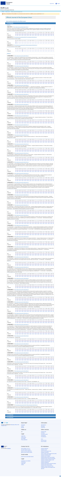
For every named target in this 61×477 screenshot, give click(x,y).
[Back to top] (60, 476)
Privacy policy (23, 462)
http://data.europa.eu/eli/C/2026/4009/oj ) (22, 104)
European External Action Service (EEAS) (48, 457)
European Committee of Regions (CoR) (47, 459)
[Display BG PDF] (15, 33)
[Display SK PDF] (48, 33)
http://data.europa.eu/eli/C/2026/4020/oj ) (22, 194)
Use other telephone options (26, 449)
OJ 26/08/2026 (10, 23)
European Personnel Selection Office (47, 466)
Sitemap (22, 427)
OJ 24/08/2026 (10, 417)
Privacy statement (24, 439)
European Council (44, 449)
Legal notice (23, 463)
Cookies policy (23, 437)
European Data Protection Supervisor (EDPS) (48, 463)
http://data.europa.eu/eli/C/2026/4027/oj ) (22, 267)
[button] (57, 3)
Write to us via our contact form (26, 451)
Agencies (42, 468)
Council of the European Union (46, 451)
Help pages (23, 424)
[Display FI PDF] (27, 33)
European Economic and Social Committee (48, 458)
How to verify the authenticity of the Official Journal (16, 21)
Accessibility (23, 438)
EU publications (43, 436)
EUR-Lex (5, 8)
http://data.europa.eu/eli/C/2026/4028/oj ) (22, 278)
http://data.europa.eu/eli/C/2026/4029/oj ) (22, 289)
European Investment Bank (45, 461)
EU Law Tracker (43, 441)
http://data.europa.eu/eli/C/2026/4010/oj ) (22, 115)
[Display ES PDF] (51, 33)
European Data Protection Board (46, 464)
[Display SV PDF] (53, 33)
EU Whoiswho (43, 435)
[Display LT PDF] (38, 33)
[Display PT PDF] (45, 33)
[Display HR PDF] (32, 33)
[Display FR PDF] (28, 33)
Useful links (43, 427)
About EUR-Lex (43, 424)
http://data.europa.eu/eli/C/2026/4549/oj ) (22, 352)
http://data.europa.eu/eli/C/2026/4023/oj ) (22, 225)
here (42, 13)
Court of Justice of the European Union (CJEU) (48, 453)
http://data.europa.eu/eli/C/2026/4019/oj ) (22, 182)
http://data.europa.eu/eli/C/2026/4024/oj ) (22, 236)
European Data (43, 431)
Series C (9, 53)
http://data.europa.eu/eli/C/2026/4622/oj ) (22, 397)
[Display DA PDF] (19, 33)
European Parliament (44, 448)
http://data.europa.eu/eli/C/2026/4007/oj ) (22, 94)
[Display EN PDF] (24, 33)
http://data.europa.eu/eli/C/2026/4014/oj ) (22, 153)
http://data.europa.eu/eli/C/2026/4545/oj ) (22, 343)
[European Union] (4, 446)
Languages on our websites (25, 460)
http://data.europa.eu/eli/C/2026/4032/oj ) (22, 324)
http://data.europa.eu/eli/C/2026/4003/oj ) (22, 55)
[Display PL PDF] (43, 33)
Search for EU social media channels (27, 456)
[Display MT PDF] (40, 33)
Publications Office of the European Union (48, 467)
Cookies (22, 464)
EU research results (44, 434)
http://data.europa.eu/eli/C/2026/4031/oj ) (22, 313)
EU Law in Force (43, 440)
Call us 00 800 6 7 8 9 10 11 (25, 448)
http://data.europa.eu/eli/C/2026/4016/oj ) (22, 173)
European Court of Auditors (45, 456)
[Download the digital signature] (17, 35)
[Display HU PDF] (33, 33)
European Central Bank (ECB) (46, 454)
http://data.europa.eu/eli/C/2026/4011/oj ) (22, 124)
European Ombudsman (45, 462)
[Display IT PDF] (35, 33)
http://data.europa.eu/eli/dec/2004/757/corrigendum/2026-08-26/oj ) (25, 37)
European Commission (45, 452)
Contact (22, 426)
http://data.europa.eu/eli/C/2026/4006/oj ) (22, 85)
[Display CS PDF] (17, 33)
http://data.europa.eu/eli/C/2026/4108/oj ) (22, 335)
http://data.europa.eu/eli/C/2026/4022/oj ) (22, 215)
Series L (9, 25)
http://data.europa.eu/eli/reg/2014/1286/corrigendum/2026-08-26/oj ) (25, 45)
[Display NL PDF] (41, 33)
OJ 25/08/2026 (10, 415)
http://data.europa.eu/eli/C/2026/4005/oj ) (22, 76)
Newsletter (43, 426)
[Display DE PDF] (20, 33)
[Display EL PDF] (22, 33)
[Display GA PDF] (30, 33)
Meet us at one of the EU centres (26, 452)
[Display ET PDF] (25, 33)
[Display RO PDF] (46, 33)
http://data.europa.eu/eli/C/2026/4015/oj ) (22, 162)
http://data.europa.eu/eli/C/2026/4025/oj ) (22, 246)
